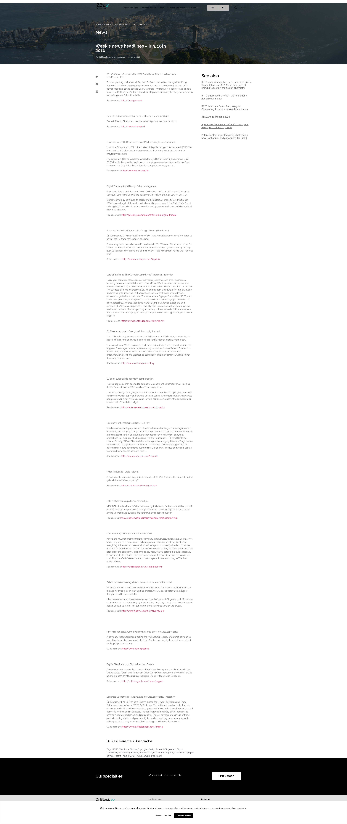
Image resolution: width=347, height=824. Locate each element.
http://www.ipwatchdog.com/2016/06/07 (142, 321)
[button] (97, 77)
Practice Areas (148, 8)
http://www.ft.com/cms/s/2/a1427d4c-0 (142, 611)
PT (212, 8)
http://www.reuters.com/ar (135, 170)
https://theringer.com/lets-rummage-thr (141, 566)
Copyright (142, 749)
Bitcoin (133, 749)
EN (223, 8)
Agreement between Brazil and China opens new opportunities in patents (224, 126)
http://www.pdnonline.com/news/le (139, 456)
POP (138, 756)
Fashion (134, 752)
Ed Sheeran (124, 752)
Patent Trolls (120, 756)
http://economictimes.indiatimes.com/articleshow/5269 (149, 518)
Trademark (156, 756)
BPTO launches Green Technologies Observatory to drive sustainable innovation (224, 108)
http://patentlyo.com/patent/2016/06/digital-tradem (148, 215)
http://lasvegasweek (131, 100)
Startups (145, 756)
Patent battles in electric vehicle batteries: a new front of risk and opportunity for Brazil (224, 136)
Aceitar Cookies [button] (183, 816)
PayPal (131, 756)
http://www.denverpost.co (135, 648)
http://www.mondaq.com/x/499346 (141, 259)
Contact (192, 8)
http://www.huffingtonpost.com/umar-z (142, 726)
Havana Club (145, 752)
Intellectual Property (163, 752)
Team (161, 8)
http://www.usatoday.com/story (137, 363)
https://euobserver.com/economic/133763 (143, 407)
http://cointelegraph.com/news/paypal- (142, 681)
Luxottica (179, 752)
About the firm (130, 8)
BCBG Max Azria (120, 749)
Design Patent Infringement (162, 749)
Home (98, 24)
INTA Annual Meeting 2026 (215, 116)
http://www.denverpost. (133, 126)
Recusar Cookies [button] (163, 816)
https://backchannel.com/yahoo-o (139, 485)
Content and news (176, 8)
